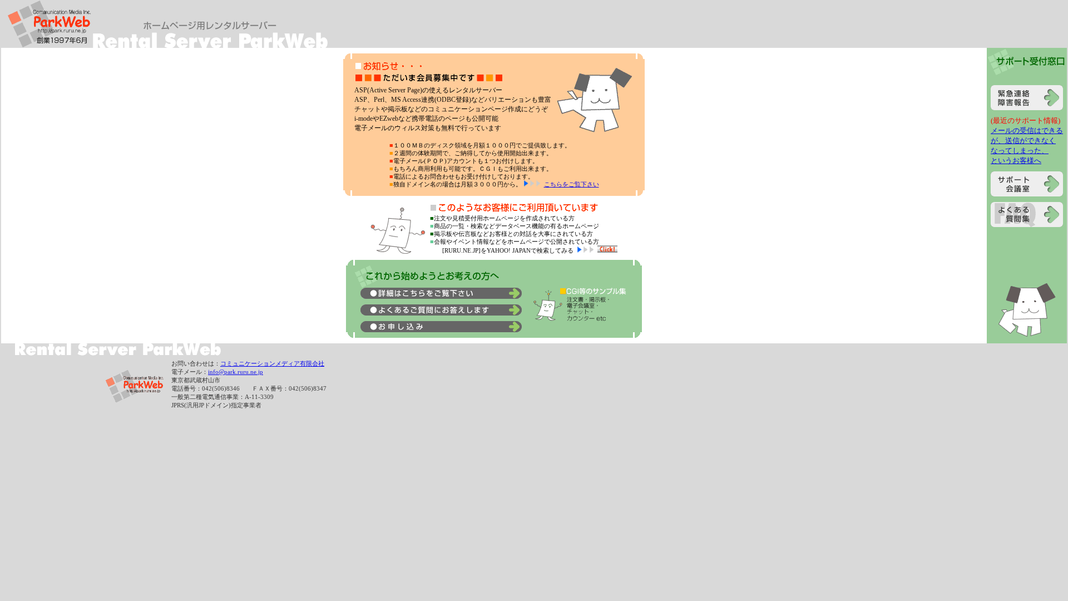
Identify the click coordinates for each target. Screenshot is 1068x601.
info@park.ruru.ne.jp (235, 371)
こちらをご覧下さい (571, 184)
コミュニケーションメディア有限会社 (272, 363)
